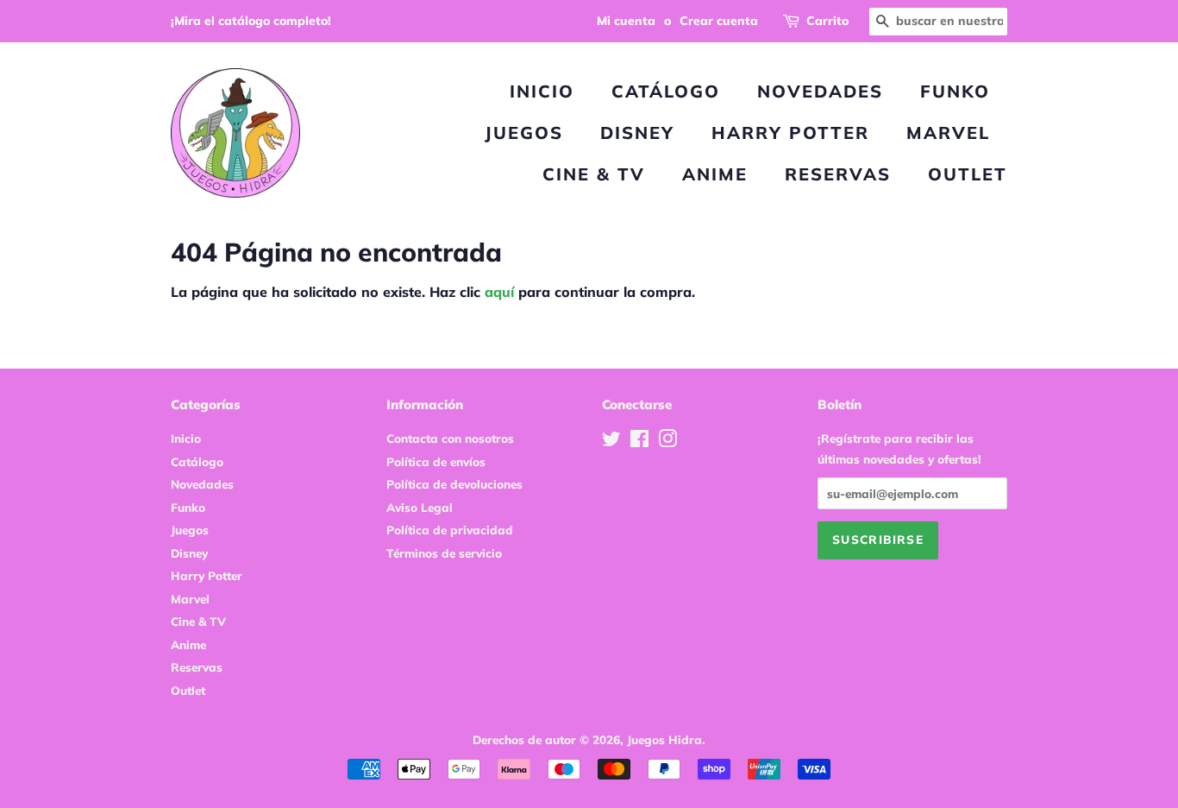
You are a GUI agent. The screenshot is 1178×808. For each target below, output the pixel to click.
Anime (715, 174)
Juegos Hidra (664, 739)
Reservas (838, 174)
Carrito (827, 20)
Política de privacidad (449, 529)
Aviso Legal (419, 507)
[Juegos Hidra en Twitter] (611, 441)
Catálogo (665, 91)
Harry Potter (790, 132)
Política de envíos (436, 461)
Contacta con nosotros (450, 438)
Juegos (524, 132)
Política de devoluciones (454, 484)
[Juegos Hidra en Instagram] (667, 441)
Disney (637, 132)
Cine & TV (593, 174)
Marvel (948, 132)
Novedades (820, 91)
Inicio (542, 91)
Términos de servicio (444, 553)
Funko (955, 91)
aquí (499, 291)
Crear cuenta (719, 20)
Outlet (967, 174)
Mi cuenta (626, 20)
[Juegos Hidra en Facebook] (639, 441)
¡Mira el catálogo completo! (251, 20)
